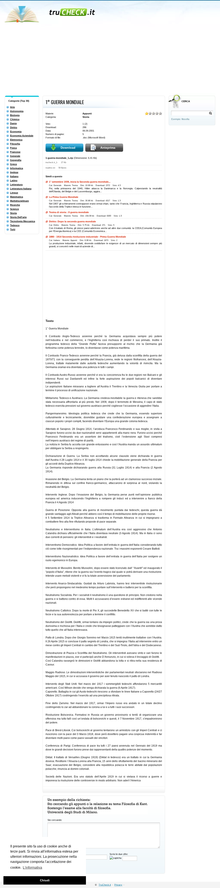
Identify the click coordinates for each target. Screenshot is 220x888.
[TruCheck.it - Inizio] (50, 12)
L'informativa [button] (32, 867)
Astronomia (16, 111)
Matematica (16, 196)
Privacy (118, 884)
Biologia (15, 115)
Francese (15, 152)
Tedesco (15, 225)
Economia (15, 131)
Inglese (14, 172)
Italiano (14, 176)
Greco (13, 164)
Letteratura (16, 184)
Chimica (14, 119)
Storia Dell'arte (18, 217)
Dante (13, 123)
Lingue (14, 192)
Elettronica (16, 139)
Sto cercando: (54, 820)
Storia (13, 213)
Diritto (13, 127)
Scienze (14, 209)
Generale (15, 156)
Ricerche (15, 205)
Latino (13, 180)
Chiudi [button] (45, 880)
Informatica (16, 168)
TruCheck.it (105, 884)
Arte (12, 107)
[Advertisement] (110, 62)
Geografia (15, 160)
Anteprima (107, 147)
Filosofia (15, 143)
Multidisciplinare (19, 201)
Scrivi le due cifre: (119, 854)
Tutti (12, 229)
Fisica (13, 148)
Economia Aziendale (21, 135)
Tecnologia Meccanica (22, 221)
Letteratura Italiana (20, 188)
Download (68, 147)
